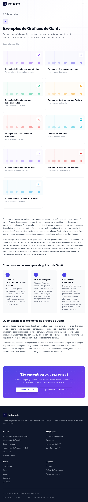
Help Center (7, 466)
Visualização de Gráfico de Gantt (15, 436)
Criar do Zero (25, 390)
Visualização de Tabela (12, 440)
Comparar (6, 478)
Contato (49, 466)
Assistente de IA (9, 456)
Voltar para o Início (12, 14)
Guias (5, 470)
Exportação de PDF (53, 448)
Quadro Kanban (9, 444)
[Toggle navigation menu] (83, 4)
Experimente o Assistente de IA (56, 390)
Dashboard (7, 452)
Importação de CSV (53, 444)
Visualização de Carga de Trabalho (16, 448)
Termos (17, 497)
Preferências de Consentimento (44, 497)
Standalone (50, 440)
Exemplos (6, 482)
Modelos (6, 474)
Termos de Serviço (53, 474)
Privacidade (7, 497)
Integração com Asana (54, 436)
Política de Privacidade (54, 470)
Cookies (27, 497)
